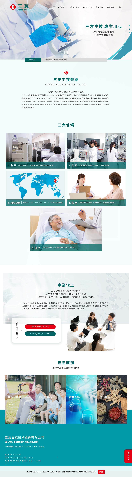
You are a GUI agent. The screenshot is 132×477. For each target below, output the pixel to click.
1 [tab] (129, 25)
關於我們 (61, 7)
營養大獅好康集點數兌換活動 (56, 60)
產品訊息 (86, 7)
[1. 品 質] (35, 150)
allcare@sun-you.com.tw (40, 334)
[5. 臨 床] (66, 229)
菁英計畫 (99, 7)
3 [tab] (129, 32)
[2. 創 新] (96, 150)
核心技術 (73, 7)
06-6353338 (15, 454)
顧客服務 (110, 7)
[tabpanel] (66, 30)
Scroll (66, 57)
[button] (121, 7)
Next (40, 60)
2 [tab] (129, 29)
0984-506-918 (40, 327)
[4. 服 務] (96, 188)
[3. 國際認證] (35, 188)
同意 (101, 471)
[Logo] (19, 7)
